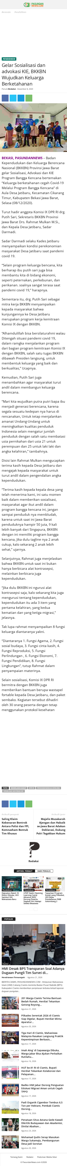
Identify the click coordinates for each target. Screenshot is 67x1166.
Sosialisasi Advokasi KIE (13, 791)
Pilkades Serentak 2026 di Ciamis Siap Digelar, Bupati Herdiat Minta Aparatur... (41, 1019)
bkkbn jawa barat (18, 788)
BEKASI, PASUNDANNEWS (22, 158)
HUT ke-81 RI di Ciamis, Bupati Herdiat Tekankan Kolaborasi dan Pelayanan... (41, 1071)
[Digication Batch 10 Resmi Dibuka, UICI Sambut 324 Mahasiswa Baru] (12, 883)
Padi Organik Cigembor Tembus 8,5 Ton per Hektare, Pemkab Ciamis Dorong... (42, 1106)
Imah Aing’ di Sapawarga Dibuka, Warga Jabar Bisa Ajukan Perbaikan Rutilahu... (41, 1053)
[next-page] (35, 909)
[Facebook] (5, 98)
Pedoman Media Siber (47, 1157)
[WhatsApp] (28, 98)
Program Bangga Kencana (48, 788)
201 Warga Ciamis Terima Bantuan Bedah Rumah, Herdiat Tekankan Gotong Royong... (41, 1001)
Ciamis (5, 964)
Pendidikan (9, 58)
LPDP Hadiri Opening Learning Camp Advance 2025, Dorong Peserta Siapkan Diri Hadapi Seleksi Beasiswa (33, 898)
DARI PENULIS (44, 871)
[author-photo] (33, 849)
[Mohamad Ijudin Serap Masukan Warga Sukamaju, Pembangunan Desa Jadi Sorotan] (10, 1142)
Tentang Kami (16, 1157)
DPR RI (31, 788)
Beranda (6, 12)
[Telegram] (21, 98)
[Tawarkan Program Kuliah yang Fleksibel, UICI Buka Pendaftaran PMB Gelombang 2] (55, 883)
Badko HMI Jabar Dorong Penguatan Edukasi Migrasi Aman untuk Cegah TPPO (42, 1088)
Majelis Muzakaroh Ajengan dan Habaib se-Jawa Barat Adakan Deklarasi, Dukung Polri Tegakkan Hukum (50, 826)
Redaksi (12, 89)
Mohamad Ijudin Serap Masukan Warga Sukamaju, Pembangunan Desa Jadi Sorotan (40, 1140)
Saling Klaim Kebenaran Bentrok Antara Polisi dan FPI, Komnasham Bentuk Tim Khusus (15, 826)
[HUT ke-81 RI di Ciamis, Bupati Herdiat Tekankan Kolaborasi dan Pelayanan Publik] (10, 1072)
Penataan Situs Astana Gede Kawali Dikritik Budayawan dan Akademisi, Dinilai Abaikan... (42, 1123)
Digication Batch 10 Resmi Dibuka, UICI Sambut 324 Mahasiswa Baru (10, 896)
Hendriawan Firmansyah (13, 977)
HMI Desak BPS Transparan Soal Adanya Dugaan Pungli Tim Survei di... (33, 970)
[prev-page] (31, 909)
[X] (13, 98)
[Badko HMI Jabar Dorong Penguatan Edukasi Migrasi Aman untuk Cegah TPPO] (10, 1089)
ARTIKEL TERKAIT (24, 871)
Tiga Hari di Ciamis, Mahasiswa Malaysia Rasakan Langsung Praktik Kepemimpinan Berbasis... (42, 1036)
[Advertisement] (33, 36)
